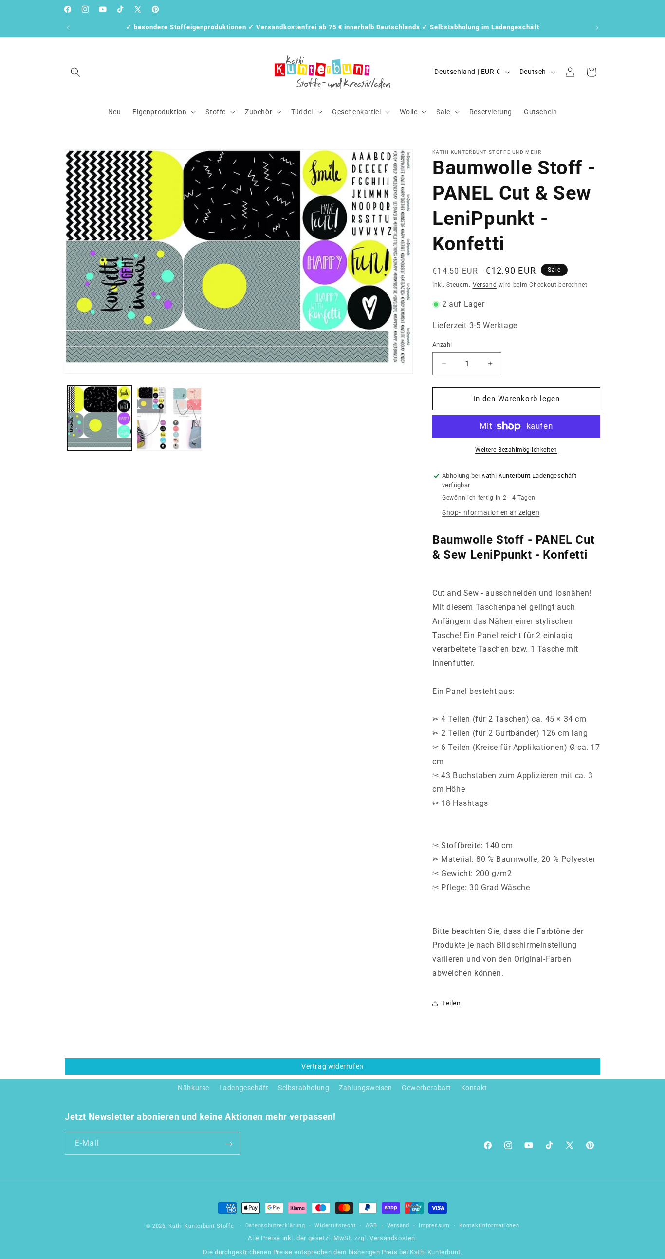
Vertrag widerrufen (332, 1066)
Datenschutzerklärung (275, 1226)
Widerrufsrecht (335, 1226)
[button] (75, 72)
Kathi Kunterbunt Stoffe (202, 1226)
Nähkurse (193, 1088)
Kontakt (474, 1088)
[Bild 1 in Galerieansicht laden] (99, 418)
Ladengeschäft (244, 1088)
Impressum (434, 1226)
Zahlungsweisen (365, 1088)
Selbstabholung (303, 1088)
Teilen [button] (451, 1003)
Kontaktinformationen (489, 1226)
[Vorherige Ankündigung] (68, 27)
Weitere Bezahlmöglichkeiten (516, 449)
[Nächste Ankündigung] (597, 27)
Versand (485, 284)
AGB (371, 1226)
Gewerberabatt (426, 1088)
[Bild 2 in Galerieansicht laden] (169, 418)
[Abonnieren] (229, 1143)
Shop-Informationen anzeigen (490, 512)
